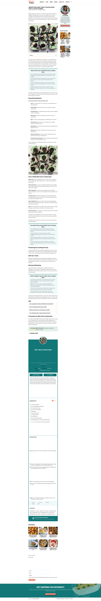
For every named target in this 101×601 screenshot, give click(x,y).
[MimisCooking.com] (31, 2)
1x (52, 400)
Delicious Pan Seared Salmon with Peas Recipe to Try (33, 549)
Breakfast (42, 1)
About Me (62, 598)
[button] (71, 2)
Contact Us (61, 1)
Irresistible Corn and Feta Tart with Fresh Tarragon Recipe (43, 549)
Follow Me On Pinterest (65, 25)
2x (54, 400)
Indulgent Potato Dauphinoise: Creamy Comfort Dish (43, 536)
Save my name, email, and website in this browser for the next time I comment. (43, 577)
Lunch (47, 1)
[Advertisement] (43, 356)
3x (55, 400)
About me (67, 1)
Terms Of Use (67, 598)
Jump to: (31, 55)
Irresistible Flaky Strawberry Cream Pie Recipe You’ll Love (53, 549)
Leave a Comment (42, 9)
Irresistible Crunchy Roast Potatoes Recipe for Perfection (33, 536)
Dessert (55, 1)
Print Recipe (37, 374)
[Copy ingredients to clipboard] (36, 400)
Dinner (51, 1)
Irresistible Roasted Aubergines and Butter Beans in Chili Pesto (53, 536)
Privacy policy (58, 598)
